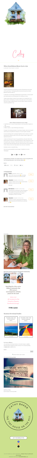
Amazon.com (7, 346)
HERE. (15, 391)
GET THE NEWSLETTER (18, 438)
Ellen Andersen (11, 188)
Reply (31, 174)
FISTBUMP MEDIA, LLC (23, 456)
